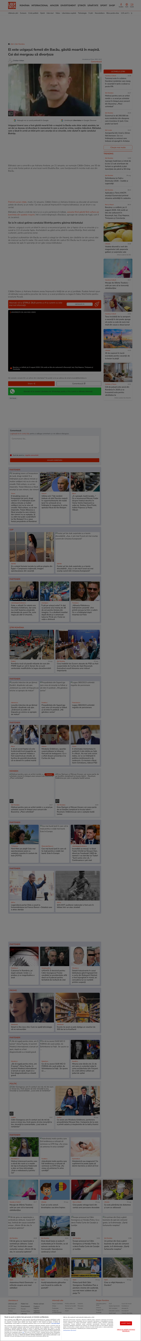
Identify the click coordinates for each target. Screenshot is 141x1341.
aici (23, 1332)
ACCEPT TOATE (126, 1323)
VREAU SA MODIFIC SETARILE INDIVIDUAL (126, 1330)
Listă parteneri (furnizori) (69, 1330)
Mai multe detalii (55, 1323)
